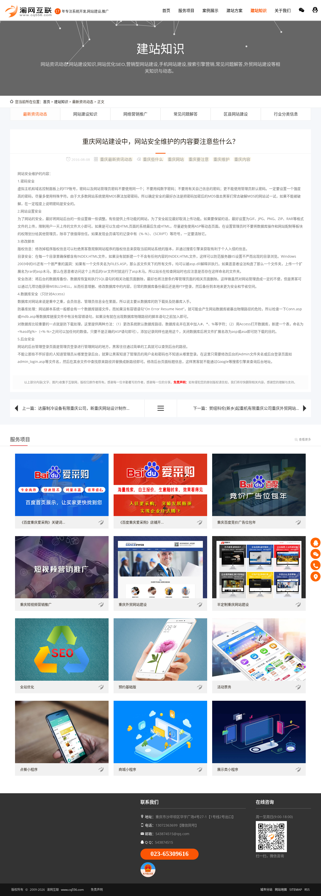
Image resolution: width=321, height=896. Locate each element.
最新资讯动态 (35, 114)
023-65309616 (169, 853)
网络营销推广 (135, 114)
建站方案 (234, 10)
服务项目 (186, 10)
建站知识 (259, 10)
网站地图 (281, 889)
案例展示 (210, 10)
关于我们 (283, 10)
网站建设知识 (85, 114)
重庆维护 (221, 159)
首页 (166, 10)
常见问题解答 (186, 114)
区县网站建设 (236, 114)
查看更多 (305, 439)
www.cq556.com (72, 889)
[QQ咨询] (315, 543)
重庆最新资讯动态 (116, 159)
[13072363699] (315, 565)
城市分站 (266, 889)
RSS (307, 889)
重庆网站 (176, 159)
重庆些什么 (153, 159)
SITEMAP (295, 889)
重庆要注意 (199, 159)
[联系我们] (315, 576)
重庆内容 (242, 159)
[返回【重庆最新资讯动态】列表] (160, 408)
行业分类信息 (286, 114)
